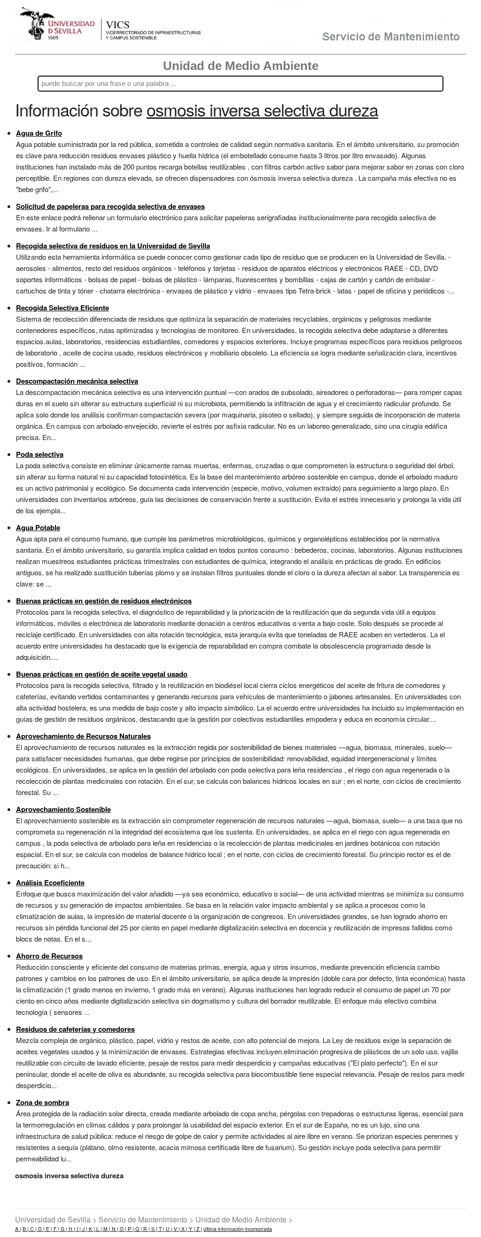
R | (146, 1228)
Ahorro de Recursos (49, 956)
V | (176, 1228)
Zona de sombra (42, 1102)
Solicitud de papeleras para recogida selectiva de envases (110, 206)
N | (114, 1228)
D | (41, 1228)
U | (168, 1228)
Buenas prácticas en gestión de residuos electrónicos (104, 600)
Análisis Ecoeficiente (50, 882)
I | (78, 1228)
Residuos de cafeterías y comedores (75, 1029)
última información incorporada (237, 1228)
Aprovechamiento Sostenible (63, 809)
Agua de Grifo (39, 133)
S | (153, 1228)
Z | (198, 1228)
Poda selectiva (39, 454)
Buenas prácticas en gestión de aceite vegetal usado (101, 674)
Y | (191, 1228)
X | (183, 1228)
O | (122, 1228)
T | (160, 1228)
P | (130, 1228)
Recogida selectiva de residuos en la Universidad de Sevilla (113, 245)
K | (91, 1228)
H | (71, 1228)
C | (33, 1228)
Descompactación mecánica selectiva (77, 381)
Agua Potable (38, 527)
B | (26, 1228)
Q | (138, 1228)
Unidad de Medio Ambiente (240, 66)
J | (84, 1228)
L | (98, 1228)
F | (55, 1228)
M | (106, 1228)
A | (18, 1228)
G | (63, 1228)
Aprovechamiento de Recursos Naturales (83, 736)
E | (48, 1228)
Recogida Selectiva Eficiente (62, 307)
